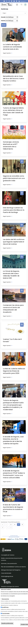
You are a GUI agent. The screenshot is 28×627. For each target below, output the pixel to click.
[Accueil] (6, 4)
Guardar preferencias (7, 623)
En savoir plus (19, 596)
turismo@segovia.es (7, 576)
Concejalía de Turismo (7, 555)
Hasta (3, 21)
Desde (3, 17)
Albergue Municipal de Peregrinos (10, 570)
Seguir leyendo (7, 53)
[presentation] (4, 1)
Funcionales (5, 613)
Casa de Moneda (6, 573)
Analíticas (5, 607)
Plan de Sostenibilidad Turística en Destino (13, 567)
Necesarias (5, 599)
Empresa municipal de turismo (10, 586)
